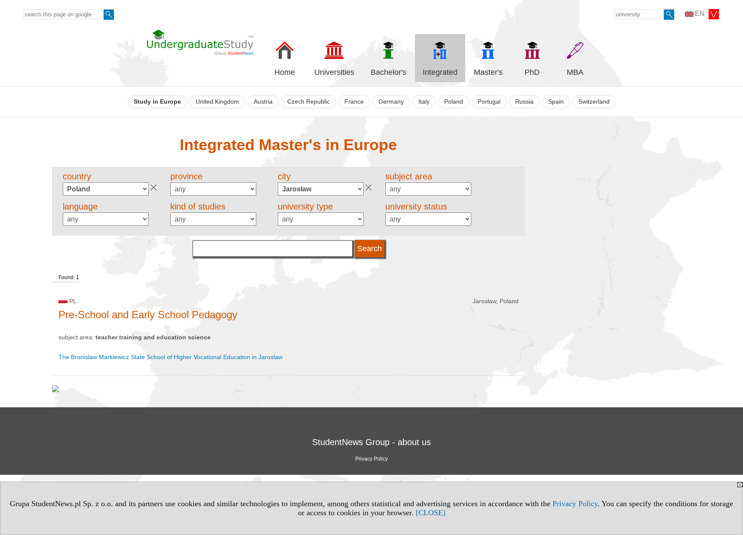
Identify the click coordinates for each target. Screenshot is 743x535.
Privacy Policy (575, 503)
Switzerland (594, 101)
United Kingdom (217, 101)
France (354, 101)
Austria (263, 101)
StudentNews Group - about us (371, 442)
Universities (334, 72)
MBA (575, 72)
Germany (391, 101)
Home (284, 72)
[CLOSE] (430, 512)
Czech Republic (308, 101)
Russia (524, 101)
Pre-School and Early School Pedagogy (147, 314)
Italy (424, 101)
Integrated (440, 72)
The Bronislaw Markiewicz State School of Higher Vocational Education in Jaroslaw (170, 357)
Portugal (489, 101)
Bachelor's (388, 72)
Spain (556, 101)
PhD (532, 72)
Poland (453, 101)
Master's (488, 72)
